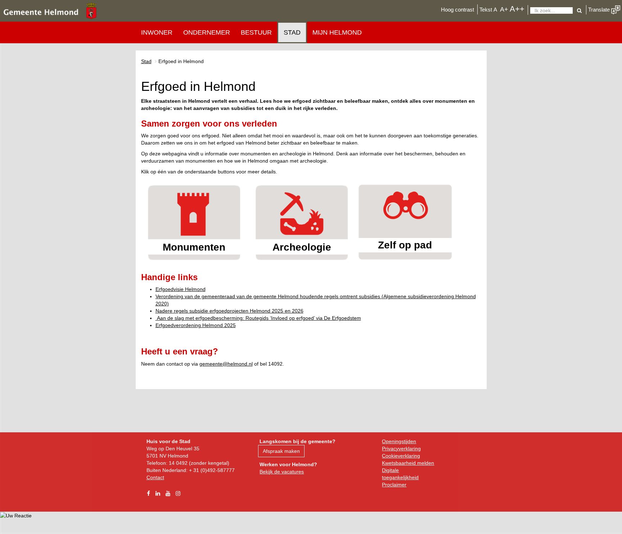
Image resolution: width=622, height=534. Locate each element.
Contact (155, 477)
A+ (504, 9)
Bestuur (256, 32)
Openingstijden (399, 441)
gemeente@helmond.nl (226, 364)
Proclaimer (394, 484)
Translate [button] (599, 9)
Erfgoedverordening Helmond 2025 (196, 325)
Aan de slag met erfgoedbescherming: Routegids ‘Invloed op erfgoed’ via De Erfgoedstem (258, 318)
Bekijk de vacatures (282, 472)
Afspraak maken (281, 451)
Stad (292, 32)
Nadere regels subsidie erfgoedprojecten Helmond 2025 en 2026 (229, 311)
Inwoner (156, 32)
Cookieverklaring (401, 456)
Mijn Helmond (337, 32)
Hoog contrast (457, 9)
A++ (517, 8)
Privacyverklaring (401, 448)
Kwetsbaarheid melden (408, 463)
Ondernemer (206, 32)
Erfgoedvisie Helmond (181, 289)
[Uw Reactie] (16, 515)
